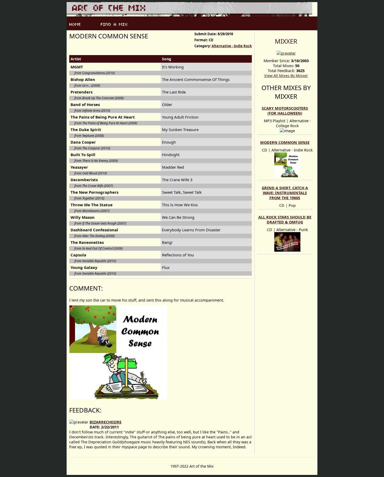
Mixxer (286, 41)
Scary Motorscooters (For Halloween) (285, 111)
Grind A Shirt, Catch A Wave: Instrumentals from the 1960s (285, 192)
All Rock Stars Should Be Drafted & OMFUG (284, 220)
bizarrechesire (105, 422)
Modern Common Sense (285, 142)
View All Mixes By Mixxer (286, 75)
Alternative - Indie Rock (232, 46)
